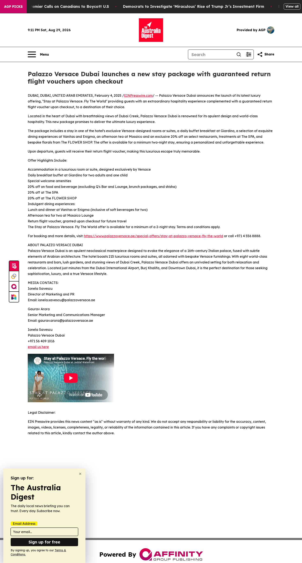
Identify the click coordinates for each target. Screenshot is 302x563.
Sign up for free (44, 542)
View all (292, 6)
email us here (38, 347)
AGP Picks (13, 7)
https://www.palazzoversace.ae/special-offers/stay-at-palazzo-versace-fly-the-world (153, 236)
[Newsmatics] (14, 297)
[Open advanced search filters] (249, 54)
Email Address (24, 524)
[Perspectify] (14, 276)
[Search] (239, 54)
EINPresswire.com (138, 95)
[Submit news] (14, 266)
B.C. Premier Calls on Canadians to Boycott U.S (64, 6)
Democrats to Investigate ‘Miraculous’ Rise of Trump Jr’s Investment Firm (193, 6)
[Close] (80, 474)
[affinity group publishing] (14, 287)
